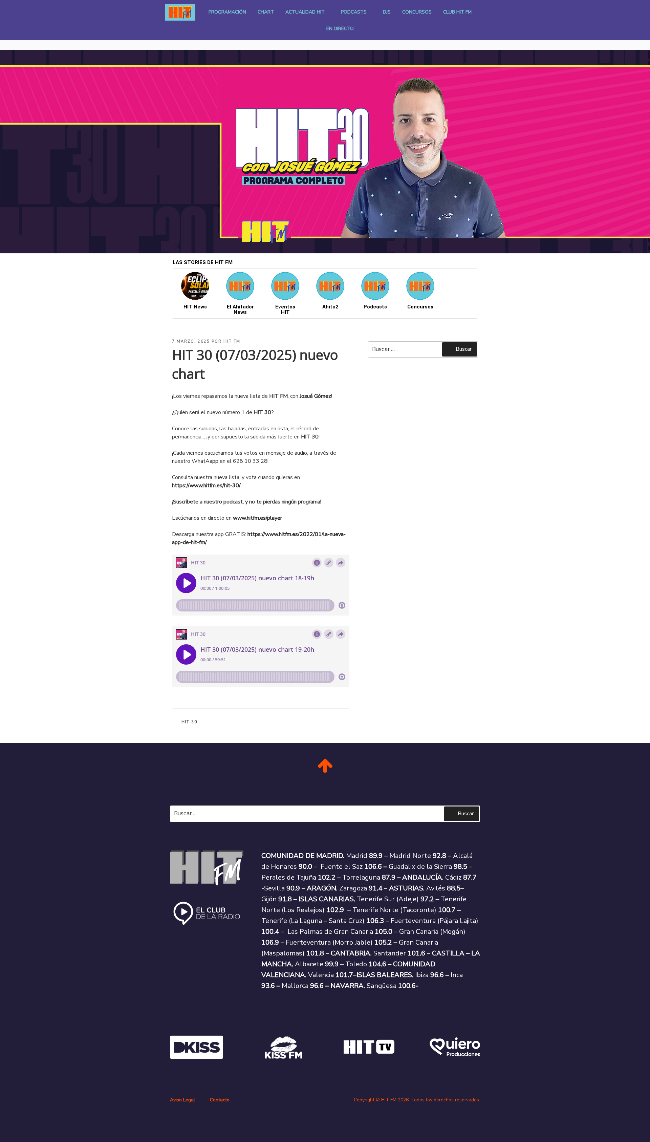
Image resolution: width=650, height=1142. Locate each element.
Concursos (417, 12)
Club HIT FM (457, 12)
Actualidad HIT (305, 12)
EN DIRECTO (340, 28)
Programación (227, 12)
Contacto (220, 1100)
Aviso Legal (182, 1100)
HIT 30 (189, 722)
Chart (266, 12)
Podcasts (354, 12)
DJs (387, 12)
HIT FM (231, 341)
